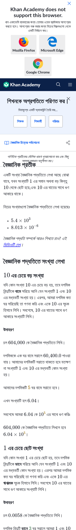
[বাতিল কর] (69, 3)
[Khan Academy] (20, 85)
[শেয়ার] (68, 142)
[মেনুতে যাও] (70, 84)
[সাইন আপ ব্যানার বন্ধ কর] (68, 99)
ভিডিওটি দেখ (11, 245)
